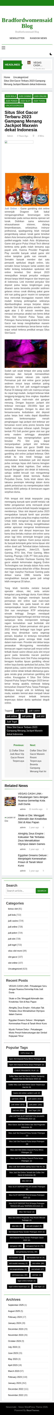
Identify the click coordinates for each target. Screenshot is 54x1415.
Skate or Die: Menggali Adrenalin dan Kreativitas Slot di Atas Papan (32, 819)
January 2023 (14, 1383)
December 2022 (15, 1389)
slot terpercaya (20, 1275)
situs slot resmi (15, 951)
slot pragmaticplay (18, 1269)
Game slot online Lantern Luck (26, 1093)
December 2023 (15, 1329)
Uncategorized (14, 105)
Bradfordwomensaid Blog (27, 23)
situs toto (17, 1226)
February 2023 (15, 1377)
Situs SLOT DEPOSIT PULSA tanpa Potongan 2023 (26, 1196)
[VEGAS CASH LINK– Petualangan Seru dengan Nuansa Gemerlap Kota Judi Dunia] (29, 62)
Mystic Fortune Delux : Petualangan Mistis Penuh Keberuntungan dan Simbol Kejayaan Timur (28, 1032)
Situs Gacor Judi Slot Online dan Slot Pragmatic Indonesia (26, 1126)
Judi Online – (12, 208)
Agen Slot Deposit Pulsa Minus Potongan (26, 1059)
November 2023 (15, 1335)
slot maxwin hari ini (35, 1258)
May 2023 (12, 1359)
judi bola (11, 96)
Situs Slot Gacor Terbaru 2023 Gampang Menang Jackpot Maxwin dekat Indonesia (25, 730)
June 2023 (13, 1353)
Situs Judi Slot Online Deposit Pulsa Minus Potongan (26, 1151)
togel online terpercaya (19, 1287)
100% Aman (26, 1053)
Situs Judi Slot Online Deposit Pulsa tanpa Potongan (26, 1159)
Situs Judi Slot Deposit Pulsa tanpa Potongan (26, 1142)
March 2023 (13, 1371)
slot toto (36, 1275)
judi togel (39, 101)
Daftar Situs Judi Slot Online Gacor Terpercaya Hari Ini (26, 1086)
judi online (40, 96)
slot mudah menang (18, 1263)
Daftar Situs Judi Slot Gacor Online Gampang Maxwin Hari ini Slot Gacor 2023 (26, 1077)
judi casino (25, 96)
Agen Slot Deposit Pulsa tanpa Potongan (26, 1065)
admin (10, 136)
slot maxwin (15, 1258)
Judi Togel (12, 721)
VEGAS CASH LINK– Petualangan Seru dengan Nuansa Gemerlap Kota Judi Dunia (40, 64)
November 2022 (15, 1395)
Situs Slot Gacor (26, 1212)
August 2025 (14, 1311)
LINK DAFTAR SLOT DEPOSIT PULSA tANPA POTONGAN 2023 (26, 1117)
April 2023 (12, 1365)
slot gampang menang (26, 1252)
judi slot (25, 101)
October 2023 (14, 1341)
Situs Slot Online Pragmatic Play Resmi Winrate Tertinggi (26, 1219)
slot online (12, 963)
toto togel (39, 1287)
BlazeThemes (32, 1410)
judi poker (12, 101)
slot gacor (12, 957)
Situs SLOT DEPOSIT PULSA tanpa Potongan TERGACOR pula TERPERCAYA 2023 (26, 1204)
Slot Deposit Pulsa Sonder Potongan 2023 (27, 1232)
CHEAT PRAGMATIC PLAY (27, 1070)
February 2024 (15, 1317)
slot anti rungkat (34, 1226)
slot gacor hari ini (34, 1246)
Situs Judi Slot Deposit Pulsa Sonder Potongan (26, 1134)
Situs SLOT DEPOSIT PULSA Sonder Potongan (26, 1188)
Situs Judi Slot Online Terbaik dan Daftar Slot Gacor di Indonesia (26, 1173)
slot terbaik (37, 1269)
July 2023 (12, 1347)
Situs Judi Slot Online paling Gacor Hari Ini (27, 1167)
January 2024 (14, 1323)
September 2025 (16, 1305)
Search (41, 890)
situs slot (27, 1181)
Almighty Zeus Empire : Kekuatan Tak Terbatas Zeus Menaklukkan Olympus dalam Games (27, 1010)
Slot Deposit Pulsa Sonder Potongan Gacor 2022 (27, 1239)
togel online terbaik (27, 1281)
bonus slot (13, 909)
